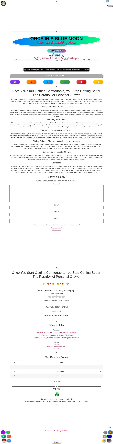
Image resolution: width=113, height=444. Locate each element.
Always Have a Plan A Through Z (56, 346)
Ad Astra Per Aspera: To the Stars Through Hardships (56, 333)
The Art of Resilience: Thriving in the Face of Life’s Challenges (56, 58)
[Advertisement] (56, 15)
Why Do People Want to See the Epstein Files (56, 399)
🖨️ (105, 432)
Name (56, 205)
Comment (56, 184)
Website (56, 218)
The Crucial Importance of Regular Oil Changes (56, 335)
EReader (56, 344)
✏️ (8, 432)
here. (58, 381)
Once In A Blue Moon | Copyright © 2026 (56, 431)
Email (56, 211)
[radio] (49, 297)
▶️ (110, 432)
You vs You (56, 348)
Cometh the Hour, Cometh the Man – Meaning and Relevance (56, 338)
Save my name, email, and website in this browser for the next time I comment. (57, 225)
